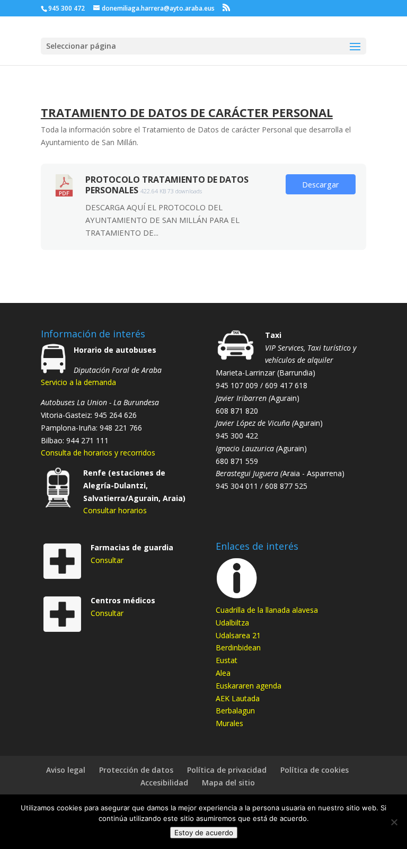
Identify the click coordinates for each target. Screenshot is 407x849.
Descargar (320, 184)
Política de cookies (314, 770)
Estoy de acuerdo (203, 832)
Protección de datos (136, 770)
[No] (393, 822)
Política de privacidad (227, 770)
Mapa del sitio (228, 782)
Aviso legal (65, 770)
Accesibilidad (164, 782)
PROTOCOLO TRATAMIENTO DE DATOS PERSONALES (167, 185)
